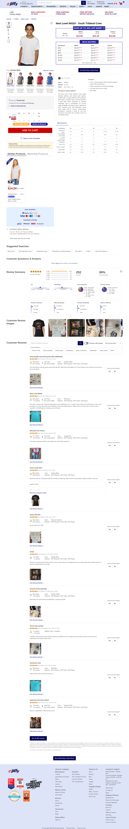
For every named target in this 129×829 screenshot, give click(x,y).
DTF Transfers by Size (79, 776)
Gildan (91, 789)
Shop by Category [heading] (62, 769)
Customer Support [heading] (113, 769)
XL (39, 113)
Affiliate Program (111, 812)
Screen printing (47, 350)
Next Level (92, 796)
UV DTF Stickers (77, 779)
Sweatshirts (37, 6)
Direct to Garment (81, 350)
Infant (90, 784)
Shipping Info (110, 797)
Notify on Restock (39, 124)
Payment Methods (111, 802)
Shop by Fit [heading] (93, 769)
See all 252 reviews (38, 738)
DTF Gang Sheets (77, 781)
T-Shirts (24, 6)
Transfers (51, 6)
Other (112, 350)
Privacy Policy (110, 820)
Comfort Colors (93, 794)
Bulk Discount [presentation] (38, 13)
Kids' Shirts (58, 795)
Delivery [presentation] (111, 13)
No (115, 371)
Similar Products (16, 154)
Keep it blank (104, 350)
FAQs (107, 792)
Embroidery (69, 350)
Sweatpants (59, 803)
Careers (108, 810)
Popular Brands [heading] (95, 787)
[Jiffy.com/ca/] (27, 771)
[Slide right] (53, 77)
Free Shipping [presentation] (62, 13)
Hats (90, 6)
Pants (57, 800)
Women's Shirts (60, 792)
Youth (90, 779)
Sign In (89, 1)
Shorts (99, 6)
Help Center (109, 788)
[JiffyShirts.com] (12, 4)
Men (90, 776)
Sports (63, 6)
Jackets (57, 784)
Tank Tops (58, 781)
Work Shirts (58, 786)
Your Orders (91, 3)
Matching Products (37, 154)
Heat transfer (59, 350)
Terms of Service (111, 822)
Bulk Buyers (89, 42)
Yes (110, 371)
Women (91, 774)
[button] (24, 6)
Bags (81, 6)
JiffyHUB (110, 3)
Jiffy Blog (108, 815)
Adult (90, 772)
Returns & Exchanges (112, 800)
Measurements (62, 123)
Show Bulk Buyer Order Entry (64, 758)
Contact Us (100, 2)
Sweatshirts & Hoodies (62, 776)
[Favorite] (51, 23)
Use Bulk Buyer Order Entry (89, 70)
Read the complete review (38, 493)
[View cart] (120, 3)
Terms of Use (81, 828)
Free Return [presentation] (87, 13)
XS (19, 113)
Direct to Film (36, 350)
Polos (73, 6)
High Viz (57, 820)
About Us (108, 807)
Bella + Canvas (93, 791)
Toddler (91, 781)
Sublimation (93, 350)
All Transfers (76, 774)
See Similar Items (21, 124)
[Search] (83, 3)
